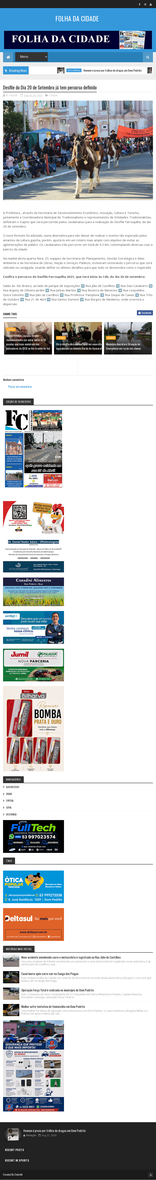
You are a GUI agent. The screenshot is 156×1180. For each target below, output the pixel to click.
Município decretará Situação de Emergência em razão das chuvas (123, 346)
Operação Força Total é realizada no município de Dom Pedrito (57, 990)
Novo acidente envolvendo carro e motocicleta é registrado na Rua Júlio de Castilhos (71, 957)
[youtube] (150, 4)
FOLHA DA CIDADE (77, 18)
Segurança (54, 70)
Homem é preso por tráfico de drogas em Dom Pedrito (92, 70)
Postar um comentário (20, 386)
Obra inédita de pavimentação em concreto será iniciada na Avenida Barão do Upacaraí (79, 346)
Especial (10, 800)
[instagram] (145, 4)
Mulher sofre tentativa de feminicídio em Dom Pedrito (53, 1006)
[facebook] (140, 4)
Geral (9, 807)
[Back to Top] (150, 1175)
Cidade (53, 95)
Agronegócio (12, 787)
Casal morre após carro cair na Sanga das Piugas (49, 973)
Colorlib (18, 1174)
